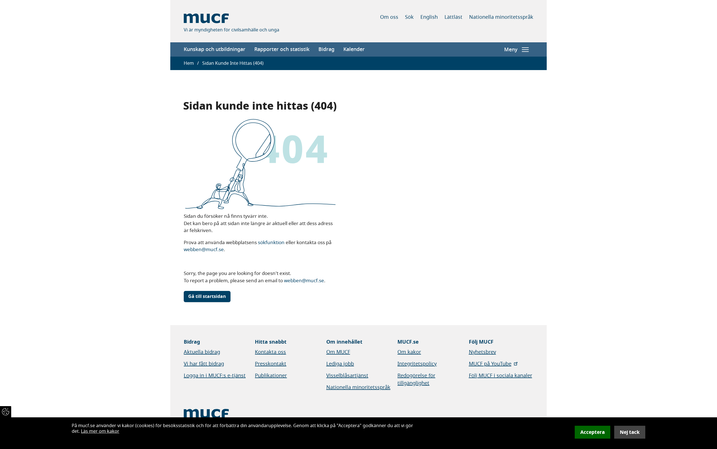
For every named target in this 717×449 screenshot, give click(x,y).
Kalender (354, 49)
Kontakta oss (270, 352)
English (429, 17)
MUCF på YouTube (490, 363)
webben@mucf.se (204, 249)
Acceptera (592, 432)
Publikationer (271, 375)
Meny (510, 49)
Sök (409, 17)
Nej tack (630, 432)
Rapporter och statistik (281, 49)
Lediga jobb (340, 363)
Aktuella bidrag (202, 352)
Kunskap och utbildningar (214, 49)
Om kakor (409, 352)
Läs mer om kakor (100, 431)
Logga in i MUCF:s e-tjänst (215, 375)
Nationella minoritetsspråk (501, 17)
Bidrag (326, 49)
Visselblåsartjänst (347, 375)
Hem (189, 63)
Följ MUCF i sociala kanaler (500, 375)
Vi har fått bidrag (204, 363)
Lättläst (453, 17)
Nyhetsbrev (482, 352)
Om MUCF (338, 352)
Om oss (389, 17)
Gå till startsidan (207, 296)
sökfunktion (271, 242)
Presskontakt (270, 363)
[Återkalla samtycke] (5, 411)
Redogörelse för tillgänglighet (416, 379)
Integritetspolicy (417, 363)
